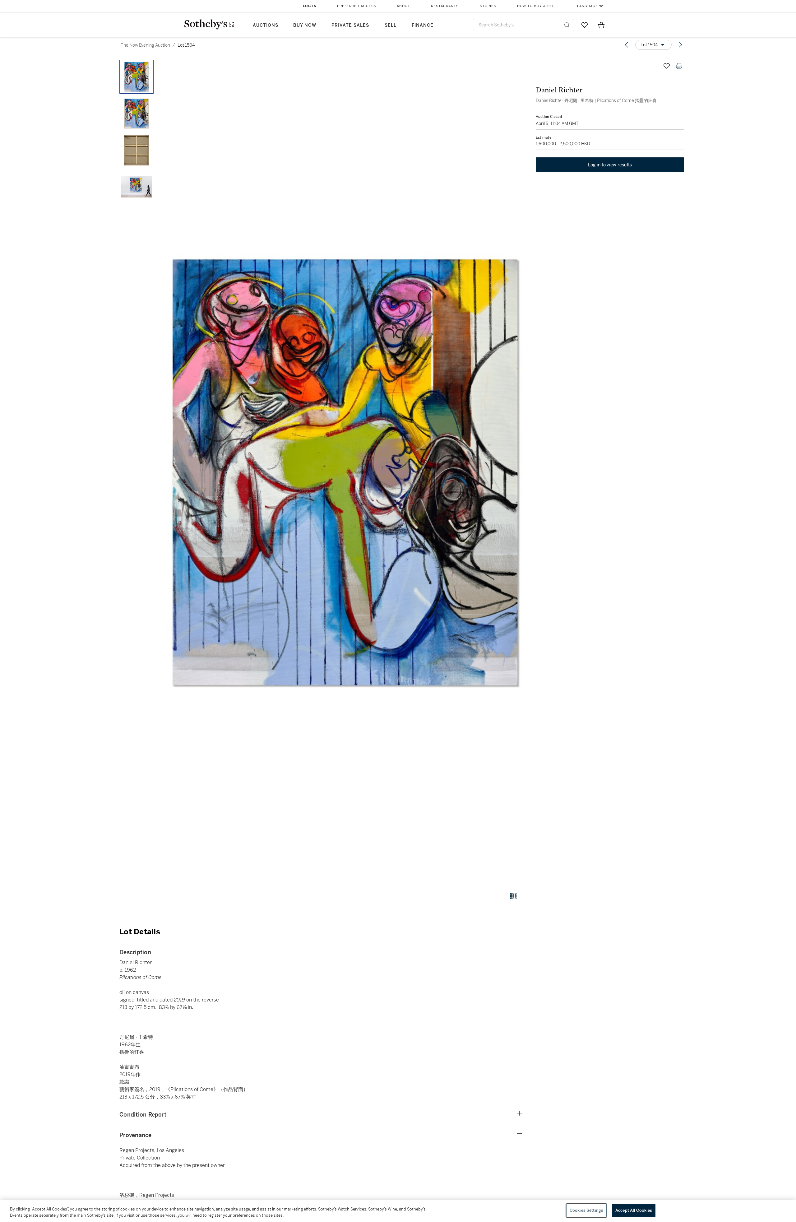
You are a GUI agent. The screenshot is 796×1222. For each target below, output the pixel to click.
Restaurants (445, 6)
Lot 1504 (186, 45)
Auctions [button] (265, 25)
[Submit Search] (566, 24)
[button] (345, 472)
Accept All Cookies (633, 1210)
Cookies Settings (586, 1210)
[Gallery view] (513, 896)
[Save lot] (667, 66)
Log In (310, 6)
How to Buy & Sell (537, 6)
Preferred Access (356, 6)
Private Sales (350, 25)
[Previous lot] (626, 45)
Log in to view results (610, 165)
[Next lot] (680, 45)
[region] (398, 1211)
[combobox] (523, 25)
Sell (390, 25)
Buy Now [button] (304, 25)
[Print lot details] (679, 66)
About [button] (403, 6)
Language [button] (587, 6)
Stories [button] (488, 6)
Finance (422, 25)
